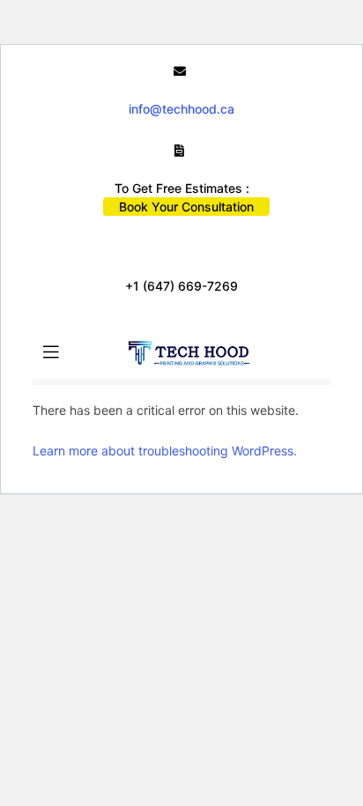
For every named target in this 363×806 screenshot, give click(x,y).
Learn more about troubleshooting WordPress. (165, 450)
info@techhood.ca (181, 108)
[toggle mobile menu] (51, 352)
